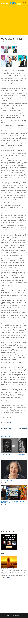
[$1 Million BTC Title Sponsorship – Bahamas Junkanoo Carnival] (14, 492)
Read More (9, 577)
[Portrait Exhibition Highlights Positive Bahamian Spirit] (14, 445)
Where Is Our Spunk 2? (7, 480)
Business (9, 422)
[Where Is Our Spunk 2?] (14, 469)
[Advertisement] (14, 21)
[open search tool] (23, 3)
